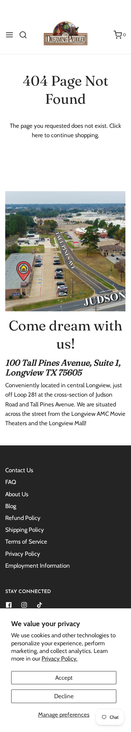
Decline (64, 696)
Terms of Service (26, 541)
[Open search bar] (25, 34)
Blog (10, 506)
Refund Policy (23, 517)
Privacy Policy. (60, 658)
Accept (64, 677)
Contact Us (19, 470)
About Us (16, 494)
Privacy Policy (22, 553)
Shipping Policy (24, 529)
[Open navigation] (9, 34)
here (37, 135)
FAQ (10, 481)
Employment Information (37, 565)
